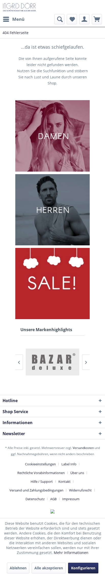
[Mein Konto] (84, 19)
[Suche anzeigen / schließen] (59, 19)
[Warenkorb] (97, 19)
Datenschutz (35, 499)
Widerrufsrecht (80, 490)
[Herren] (52, 209)
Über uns (77, 472)
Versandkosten (83, 448)
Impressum (71, 499)
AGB (53, 499)
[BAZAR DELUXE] (52, 362)
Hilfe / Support (42, 481)
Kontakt (64, 481)
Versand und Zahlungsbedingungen (36, 490)
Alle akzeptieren (48, 567)
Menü (18, 19)
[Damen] (52, 136)
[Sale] (52, 283)
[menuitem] (13, 19)
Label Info (68, 464)
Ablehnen (18, 567)
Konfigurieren (83, 567)
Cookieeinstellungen (40, 464)
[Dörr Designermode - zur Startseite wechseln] (19, 7)
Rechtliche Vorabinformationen (41, 472)
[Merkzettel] (72, 19)
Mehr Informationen (71, 552)
